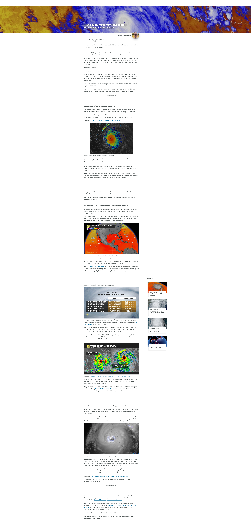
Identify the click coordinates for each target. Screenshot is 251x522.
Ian (113, 389)
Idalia (119, 389)
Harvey (97, 389)
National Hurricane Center (96, 267)
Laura (107, 389)
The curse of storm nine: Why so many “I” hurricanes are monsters (110, 376)
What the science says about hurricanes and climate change (109, 476)
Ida (111, 389)
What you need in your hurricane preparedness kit (106, 120)
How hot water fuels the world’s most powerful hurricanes (109, 71)
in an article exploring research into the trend (108, 500)
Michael (102, 389)
